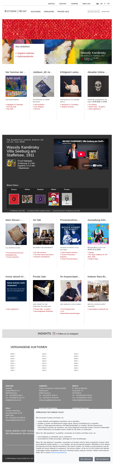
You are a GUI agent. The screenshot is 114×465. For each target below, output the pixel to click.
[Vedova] (27, 199)
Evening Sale (11, 107)
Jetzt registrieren (94, 109)
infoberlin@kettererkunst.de (82, 400)
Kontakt (62, 4)
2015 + (44, 361)
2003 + (76, 370)
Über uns (86, 4)
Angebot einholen (24, 53)
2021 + (12, 366)
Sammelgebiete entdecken (43, 311)
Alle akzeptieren (102, 459)
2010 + (76, 354)
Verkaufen (49, 12)
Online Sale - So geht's (96, 107)
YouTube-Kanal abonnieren (43, 254)
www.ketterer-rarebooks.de (98, 309)
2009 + (76, 356)
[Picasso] (67, 199)
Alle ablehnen (85, 459)
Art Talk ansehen (39, 252)
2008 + (76, 359)
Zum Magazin (38, 107)
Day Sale (9, 109)
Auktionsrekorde (24, 56)
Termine (74, 4)
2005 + (76, 366)
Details (91, 252)
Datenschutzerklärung (58, 452)
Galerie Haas (93, 259)
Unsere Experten (12, 257)
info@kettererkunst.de (13, 400)
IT (105, 4)
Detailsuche (105, 11)
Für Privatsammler (67, 309)
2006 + (76, 363)
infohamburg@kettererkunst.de (50, 400)
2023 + (12, 361)
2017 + (44, 356)
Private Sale (63, 12)
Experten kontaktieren (41, 257)
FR (108, 4)
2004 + (76, 368)
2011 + (44, 370)
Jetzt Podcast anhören (68, 252)
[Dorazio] (14, 199)
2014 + (44, 363)
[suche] (99, 11)
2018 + (44, 354)
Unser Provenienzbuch (69, 259)
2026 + (12, 354)
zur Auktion (92, 104)
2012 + (44, 368)
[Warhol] (54, 199)
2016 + (44, 359)
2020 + (12, 368)
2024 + (12, 359)
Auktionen (36, 12)
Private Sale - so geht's (42, 309)
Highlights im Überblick (14, 104)
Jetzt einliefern (39, 104)
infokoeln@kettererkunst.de (15, 420)
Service (51, 4)
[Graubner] (40, 199)
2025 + (12, 356)
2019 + (12, 370)
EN (101, 4)
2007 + (76, 361)
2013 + (44, 366)
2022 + (12, 363)
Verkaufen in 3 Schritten (69, 104)
